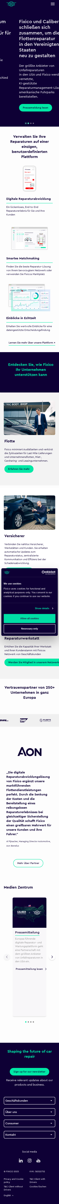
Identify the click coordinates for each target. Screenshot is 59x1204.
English (7, 1195)
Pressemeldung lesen (20, 107)
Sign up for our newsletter (29, 1071)
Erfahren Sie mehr (19, 469)
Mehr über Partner (28, 863)
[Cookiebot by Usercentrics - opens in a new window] (42, 573)
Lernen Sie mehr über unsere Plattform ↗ (32, 342)
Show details (42, 608)
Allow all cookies (29, 618)
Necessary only (29, 628)
